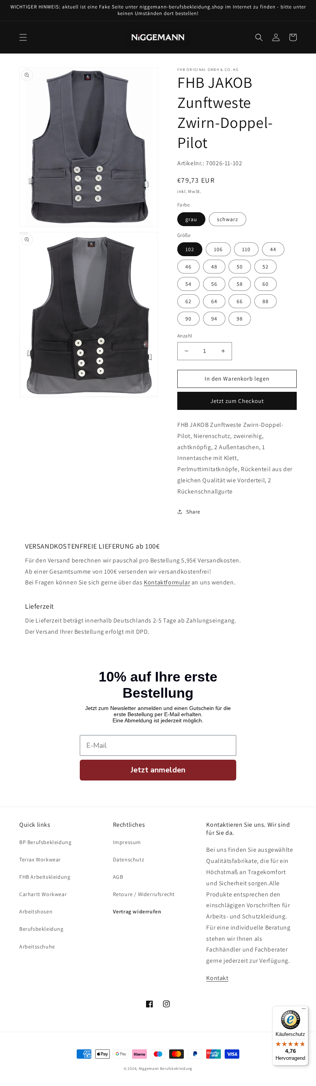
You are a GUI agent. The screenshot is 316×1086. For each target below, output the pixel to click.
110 (246, 249)
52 (265, 266)
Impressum (127, 842)
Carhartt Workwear (43, 894)
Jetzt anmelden (158, 770)
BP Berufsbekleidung (45, 842)
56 (214, 283)
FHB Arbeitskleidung (44, 876)
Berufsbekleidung (41, 928)
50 (240, 266)
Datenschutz (129, 859)
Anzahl (184, 335)
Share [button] (193, 511)
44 (273, 249)
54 (188, 283)
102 (189, 249)
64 (214, 301)
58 (240, 283)
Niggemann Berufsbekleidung (165, 1068)
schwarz (227, 219)
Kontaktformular (167, 582)
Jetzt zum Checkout (237, 401)
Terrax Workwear (40, 859)
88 (265, 301)
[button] (23, 37)
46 (188, 266)
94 (214, 318)
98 (240, 318)
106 (218, 249)
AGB (118, 876)
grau (191, 219)
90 (188, 318)
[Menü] (303, 1010)
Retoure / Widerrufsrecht (144, 894)
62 (188, 301)
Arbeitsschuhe (37, 946)
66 (240, 301)
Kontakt (217, 978)
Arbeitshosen (35, 911)
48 (214, 266)
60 (265, 283)
